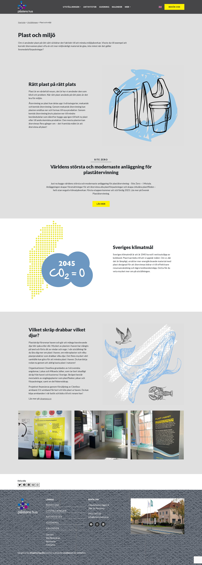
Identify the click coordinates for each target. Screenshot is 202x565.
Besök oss (174, 7)
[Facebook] (24, 485)
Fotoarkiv (51, 544)
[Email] (33, 485)
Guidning (104, 7)
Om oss (50, 534)
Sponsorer (51, 541)
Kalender (117, 7)
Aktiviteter (90, 7)
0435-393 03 (94, 513)
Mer (127, 7)
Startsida (21, 22)
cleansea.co (45, 398)
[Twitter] (20, 485)
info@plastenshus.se (98, 517)
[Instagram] (97, 524)
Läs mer (101, 204)
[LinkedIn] (29, 485)
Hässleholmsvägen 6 (98, 505)
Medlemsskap (53, 538)
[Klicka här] (45, 435)
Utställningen (71, 7)
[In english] (160, 6)
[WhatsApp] (38, 485)
